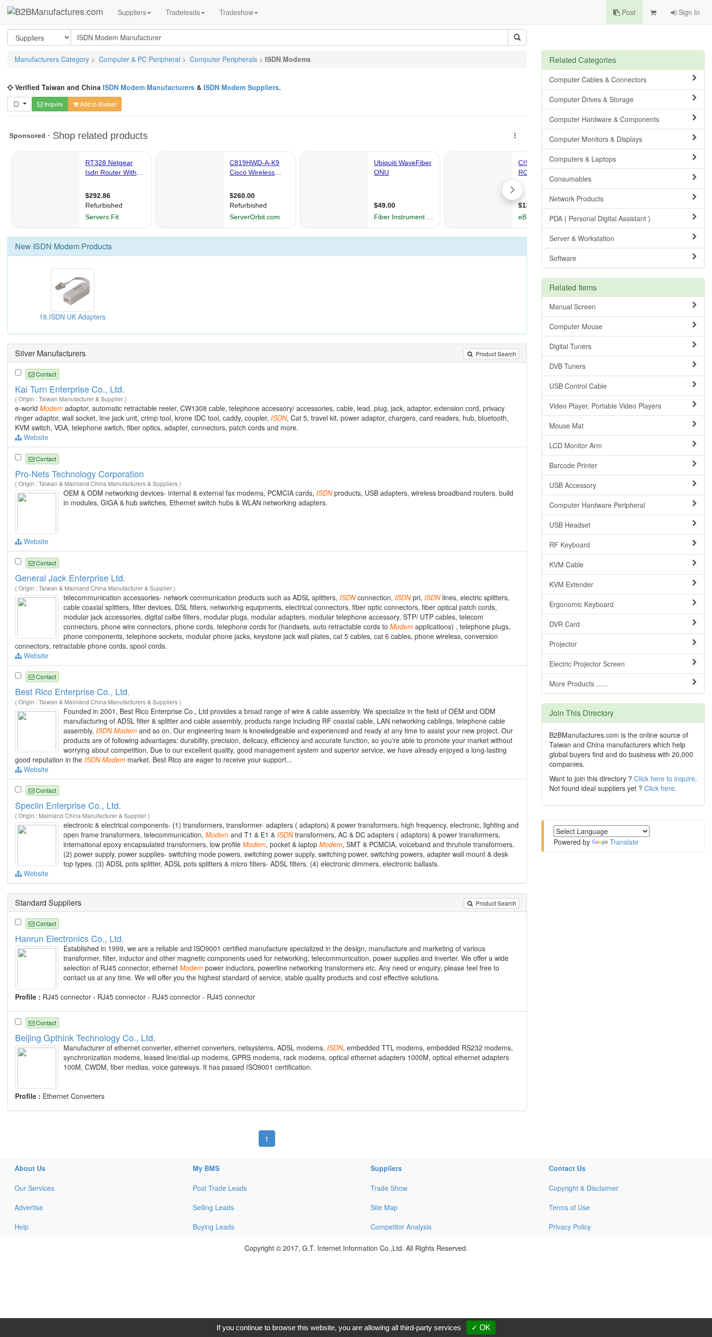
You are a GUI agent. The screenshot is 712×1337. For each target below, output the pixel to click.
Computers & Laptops (582, 159)
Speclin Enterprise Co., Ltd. (68, 805)
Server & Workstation (581, 238)
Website (35, 437)
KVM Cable (566, 564)
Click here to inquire (664, 778)
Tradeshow (236, 12)
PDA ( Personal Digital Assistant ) (599, 218)
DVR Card (564, 624)
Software (562, 258)
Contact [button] (45, 374)
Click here (659, 788)
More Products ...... (578, 683)
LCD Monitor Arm (575, 445)
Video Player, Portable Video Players (605, 405)
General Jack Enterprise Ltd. (70, 577)
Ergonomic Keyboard (581, 604)
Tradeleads (183, 12)
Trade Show (389, 1188)
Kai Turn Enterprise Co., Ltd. (69, 388)
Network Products (576, 198)
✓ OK (481, 1327)
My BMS (206, 1168)
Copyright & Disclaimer (584, 1188)
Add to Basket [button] (97, 104)
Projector (563, 644)
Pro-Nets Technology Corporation (79, 473)
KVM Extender (571, 584)
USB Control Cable (578, 386)
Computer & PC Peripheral (139, 59)
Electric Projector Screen (587, 663)
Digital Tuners (570, 346)
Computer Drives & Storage (591, 99)
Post (627, 12)
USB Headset (569, 525)
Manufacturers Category (52, 59)
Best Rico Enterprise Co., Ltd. (72, 691)
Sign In (688, 12)
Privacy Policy (570, 1226)
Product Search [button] (495, 353)
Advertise (29, 1207)
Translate (624, 842)
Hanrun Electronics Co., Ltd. (69, 938)
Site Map (384, 1207)
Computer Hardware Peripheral (597, 505)
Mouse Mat (566, 425)
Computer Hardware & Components (604, 119)
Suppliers (132, 12)
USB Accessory (572, 485)
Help (22, 1226)
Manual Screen (572, 306)
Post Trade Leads (220, 1188)
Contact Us (567, 1168)
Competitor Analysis (401, 1226)
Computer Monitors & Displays (595, 139)
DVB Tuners (567, 366)
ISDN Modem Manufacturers (149, 87)
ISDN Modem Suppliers (241, 87)
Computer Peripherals (223, 59)
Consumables (570, 178)
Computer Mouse (576, 326)
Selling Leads (213, 1207)
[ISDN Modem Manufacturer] (38, 511)
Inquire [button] (53, 104)
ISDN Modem (56, 246)
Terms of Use (569, 1207)
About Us (30, 1168)
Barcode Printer (573, 465)
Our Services (34, 1188)
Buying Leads (213, 1226)
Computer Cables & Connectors (598, 79)
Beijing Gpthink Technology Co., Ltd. (85, 1037)
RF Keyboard (569, 544)
